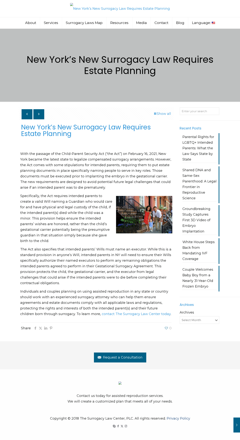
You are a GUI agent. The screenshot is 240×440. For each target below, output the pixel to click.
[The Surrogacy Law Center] (120, 8)
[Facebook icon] (118, 426)
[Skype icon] (114, 426)
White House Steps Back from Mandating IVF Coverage (198, 250)
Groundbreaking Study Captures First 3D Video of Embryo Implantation (196, 220)
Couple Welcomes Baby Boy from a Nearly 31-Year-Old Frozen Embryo (197, 277)
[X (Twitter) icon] (122, 426)
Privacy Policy (178, 418)
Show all (164, 114)
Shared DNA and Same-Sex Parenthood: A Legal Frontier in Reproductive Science (199, 184)
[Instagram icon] (125, 426)
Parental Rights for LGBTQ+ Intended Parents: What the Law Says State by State (198, 148)
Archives (187, 312)
